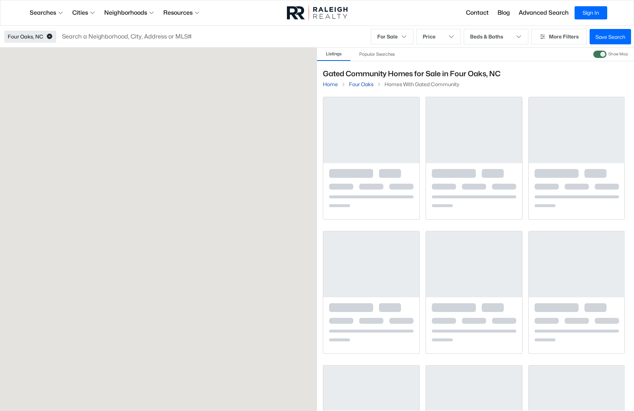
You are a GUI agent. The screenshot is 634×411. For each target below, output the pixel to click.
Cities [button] (80, 12)
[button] (49, 36)
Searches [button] (43, 12)
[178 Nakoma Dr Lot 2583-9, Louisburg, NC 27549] (371, 337)
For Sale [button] (387, 36)
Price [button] (429, 36)
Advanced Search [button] (544, 12)
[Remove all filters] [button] (513, 95)
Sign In (591, 13)
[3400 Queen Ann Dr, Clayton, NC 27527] (371, 203)
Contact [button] (477, 12)
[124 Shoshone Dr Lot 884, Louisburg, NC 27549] (474, 203)
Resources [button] (178, 12)
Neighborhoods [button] (125, 12)
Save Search (610, 37)
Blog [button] (504, 12)
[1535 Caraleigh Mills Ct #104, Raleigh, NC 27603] (576, 203)
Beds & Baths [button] (486, 36)
